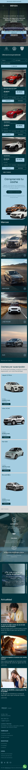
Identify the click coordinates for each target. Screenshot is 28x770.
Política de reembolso (6, 757)
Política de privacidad (6, 753)
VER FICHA (20, 100)
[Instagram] (2, 762)
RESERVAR (8, 100)
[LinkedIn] (7, 762)
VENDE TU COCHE (14, 192)
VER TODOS (7, 172)
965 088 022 (5, 718)
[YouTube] (10, 762)
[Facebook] (4, 762)
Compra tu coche (5, 733)
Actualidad (4, 745)
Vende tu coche (5, 737)
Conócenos (4, 743)
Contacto (3, 747)
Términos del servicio (6, 755)
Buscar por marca (6, 360)
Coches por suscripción (7, 735)
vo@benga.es (5, 720)
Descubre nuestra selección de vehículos (14, 32)
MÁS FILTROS (5, 63)
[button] (3, 6)
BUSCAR (15, 66)
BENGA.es (8, 767)
